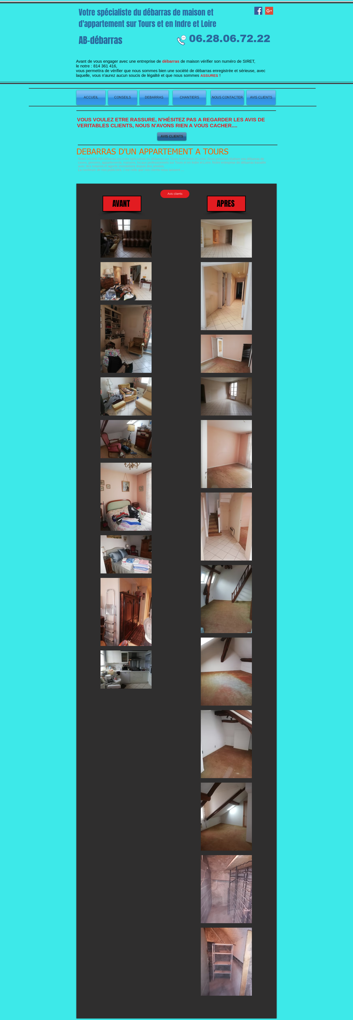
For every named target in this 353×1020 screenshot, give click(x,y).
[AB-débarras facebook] (258, 11)
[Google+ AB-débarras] (269, 11)
